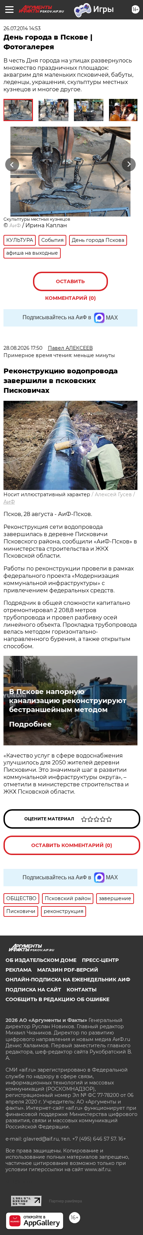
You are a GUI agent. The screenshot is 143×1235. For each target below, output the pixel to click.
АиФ (15, 225)
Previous (11, 164)
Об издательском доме (41, 960)
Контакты (81, 990)
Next (129, 164)
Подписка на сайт (33, 990)
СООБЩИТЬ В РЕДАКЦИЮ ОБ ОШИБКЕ (57, 999)
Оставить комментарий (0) (70, 284)
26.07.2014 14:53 (22, 28)
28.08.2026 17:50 (22, 348)
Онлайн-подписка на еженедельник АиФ (68, 979)
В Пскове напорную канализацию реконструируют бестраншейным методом (67, 700)
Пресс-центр (100, 960)
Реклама (19, 970)
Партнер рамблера (65, 1201)
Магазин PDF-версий (67, 970)
